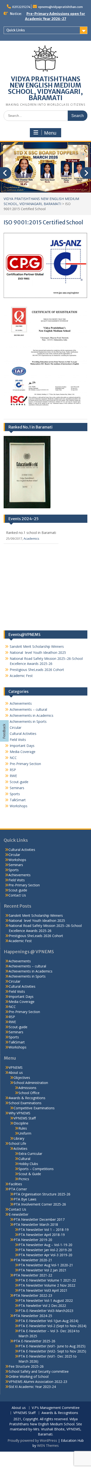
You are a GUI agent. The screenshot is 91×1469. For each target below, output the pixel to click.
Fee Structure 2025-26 (26, 1366)
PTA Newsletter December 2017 (39, 1219)
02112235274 (21, 7)
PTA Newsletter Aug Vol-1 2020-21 (45, 1265)
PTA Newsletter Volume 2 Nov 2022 (46, 1285)
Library (19, 1138)
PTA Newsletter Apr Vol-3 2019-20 (45, 1255)
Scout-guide (19, 781)
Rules (22, 1128)
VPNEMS (16, 1067)
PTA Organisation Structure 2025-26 (42, 1194)
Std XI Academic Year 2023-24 (32, 1386)
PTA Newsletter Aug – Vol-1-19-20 (45, 1244)
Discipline (21, 1123)
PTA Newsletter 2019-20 (33, 1239)
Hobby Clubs (28, 1163)
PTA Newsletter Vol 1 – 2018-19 (43, 1229)
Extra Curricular (30, 1153)
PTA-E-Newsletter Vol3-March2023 (45, 1310)
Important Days (22, 745)
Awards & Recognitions (27, 1098)
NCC (13, 757)
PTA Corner (18, 1189)
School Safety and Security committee (39, 1371)
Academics (31, 538)
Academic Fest (21, 675)
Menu (50, 133)
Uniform (24, 1133)
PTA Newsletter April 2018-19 (41, 1234)
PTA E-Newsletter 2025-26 (34, 1341)
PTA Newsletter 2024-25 (33, 1315)
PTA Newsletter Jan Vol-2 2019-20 (45, 1250)
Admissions (27, 1087)
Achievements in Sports (28, 721)
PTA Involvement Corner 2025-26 (40, 1204)
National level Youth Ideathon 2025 (38, 652)
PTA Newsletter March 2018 (36, 1224)
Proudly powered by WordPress (32, 1440)
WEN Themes (48, 1445)
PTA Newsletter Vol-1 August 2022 (45, 1300)
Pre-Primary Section (25, 763)
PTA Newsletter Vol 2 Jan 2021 (42, 1270)
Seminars (17, 788)
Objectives (22, 1077)
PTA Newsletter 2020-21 (33, 1260)
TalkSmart (18, 800)
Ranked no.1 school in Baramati (31, 532)
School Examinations (25, 1103)
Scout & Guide (29, 1174)
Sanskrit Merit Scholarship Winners (37, 646)
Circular (15, 727)
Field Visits (18, 739)
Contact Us (17, 895)
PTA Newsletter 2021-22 (33, 1275)
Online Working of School (29, 1376)
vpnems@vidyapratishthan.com (60, 7)
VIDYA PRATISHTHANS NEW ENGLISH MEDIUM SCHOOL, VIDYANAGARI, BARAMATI (45, 88)
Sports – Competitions (36, 1168)
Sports (15, 794)
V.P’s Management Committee (56, 1407)
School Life (17, 1143)
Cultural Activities (23, 733)
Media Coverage (22, 751)
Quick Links (15, 30)
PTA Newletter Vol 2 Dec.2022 (42, 1305)
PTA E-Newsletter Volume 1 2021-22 (47, 1280)
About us (16, 1072)
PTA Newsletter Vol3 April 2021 (42, 1290)
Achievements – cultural (28, 709)
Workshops (18, 806)
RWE (13, 775)
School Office (29, 1092)
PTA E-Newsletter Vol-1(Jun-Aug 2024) (48, 1320)
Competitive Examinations (34, 1108)
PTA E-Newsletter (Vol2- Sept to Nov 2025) (52, 1351)
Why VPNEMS (19, 1113)
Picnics (23, 1179)
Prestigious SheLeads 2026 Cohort (37, 669)
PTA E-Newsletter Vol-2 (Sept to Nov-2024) (52, 1326)
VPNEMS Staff (25, 1118)
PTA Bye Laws (25, 1199)
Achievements (21, 703)
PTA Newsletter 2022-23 (33, 1295)
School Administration (31, 1082)
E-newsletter (18, 1214)
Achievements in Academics (31, 715)
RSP (13, 769)
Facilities (15, 1184)
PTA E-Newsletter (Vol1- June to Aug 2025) (51, 1346)
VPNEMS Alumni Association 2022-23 (38, 1381)
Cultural (24, 1158)
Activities (20, 1148)
